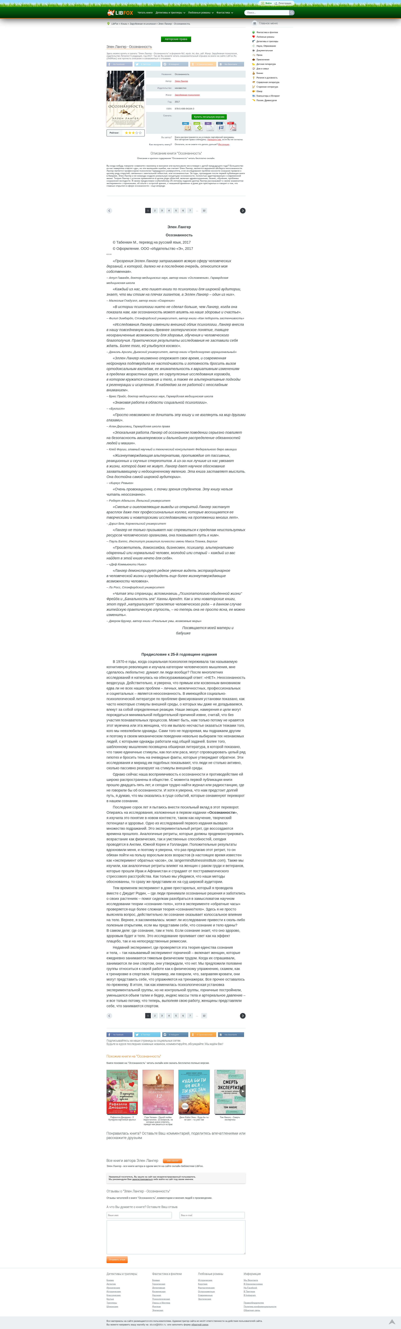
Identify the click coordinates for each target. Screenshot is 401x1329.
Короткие (202, 1284)
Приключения (263, 59)
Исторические (114, 1291)
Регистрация (285, 3)
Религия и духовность (267, 78)
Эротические (204, 1299)
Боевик (110, 1280)
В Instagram (174, 64)
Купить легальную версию (209, 117)
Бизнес (260, 73)
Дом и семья (263, 68)
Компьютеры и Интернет (268, 96)
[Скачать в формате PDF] (231, 130)
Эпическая (157, 1310)
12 (204, 210)
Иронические (113, 1287)
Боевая (156, 1280)
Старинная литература (267, 87)
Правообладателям (254, 1302)
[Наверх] (392, 1322)
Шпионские (112, 1306)
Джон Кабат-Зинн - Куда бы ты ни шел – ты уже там (194, 1118)
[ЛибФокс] (120, 12)
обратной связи (199, 1324)
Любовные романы (199, 12)
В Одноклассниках (205, 64)
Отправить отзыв (117, 1259)
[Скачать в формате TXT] (209, 130)
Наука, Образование (266, 46)
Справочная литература (268, 82)
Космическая (159, 1291)
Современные (205, 1295)
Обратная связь (252, 1310)
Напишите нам (214, 139)
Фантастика (223, 12)
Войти (269, 3)
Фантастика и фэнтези (267, 32)
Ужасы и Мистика (161, 1302)
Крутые (110, 1299)
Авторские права (176, 39)
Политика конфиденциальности (260, 1306)
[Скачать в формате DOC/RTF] (220, 130)
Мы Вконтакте (231, 64)
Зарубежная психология (187, 95)
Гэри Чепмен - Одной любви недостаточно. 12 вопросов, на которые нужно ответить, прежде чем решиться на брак (158, 1121)
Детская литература (266, 64)
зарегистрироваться (142, 1179)
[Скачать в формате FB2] (186, 130)
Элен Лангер (181, 81)
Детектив (111, 1284)
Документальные (265, 50)
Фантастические (206, 1287)
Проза (259, 55)
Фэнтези (156, 1306)
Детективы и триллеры (169, 12)
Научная (156, 1295)
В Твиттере (146, 64)
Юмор (259, 91)
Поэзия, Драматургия (267, 100)
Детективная (158, 1287)
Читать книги (145, 12)
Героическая (158, 1284)
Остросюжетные (206, 1291)
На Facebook (119, 64)
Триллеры (112, 1302)
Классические (114, 1295)
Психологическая (161, 1299)
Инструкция (223, 144)
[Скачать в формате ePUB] (198, 130)
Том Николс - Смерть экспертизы (230, 1118)
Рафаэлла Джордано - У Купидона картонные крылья (122, 1118)
